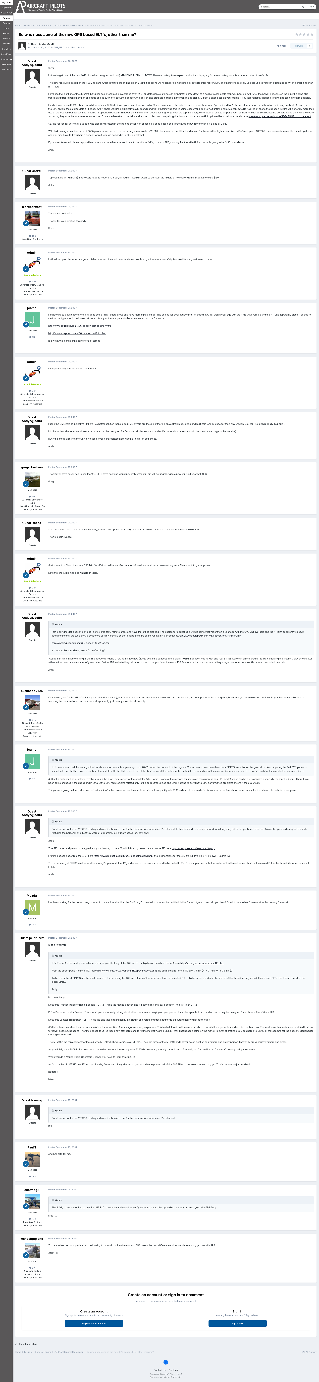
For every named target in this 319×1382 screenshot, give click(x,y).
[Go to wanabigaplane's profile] (32, 1250)
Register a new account (94, 1323)
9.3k (33, 281)
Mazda (32, 895)
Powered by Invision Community (166, 1377)
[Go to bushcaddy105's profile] (32, 702)
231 (33, 1267)
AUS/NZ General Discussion (69, 47)
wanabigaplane (31, 1238)
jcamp (31, 308)
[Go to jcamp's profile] (32, 319)
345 (33, 720)
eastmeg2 (31, 1190)
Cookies (173, 1370)
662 (33, 1176)
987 (33, 924)
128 (33, 337)
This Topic (290, 6)
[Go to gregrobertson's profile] (32, 479)
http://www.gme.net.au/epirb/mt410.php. (193, 848)
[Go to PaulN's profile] (32, 1159)
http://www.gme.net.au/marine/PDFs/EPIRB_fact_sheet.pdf (280, 116)
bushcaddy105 (32, 691)
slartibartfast (32, 207)
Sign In (5, 2)
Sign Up (5, 7)
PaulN (31, 1147)
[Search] (303, 6)
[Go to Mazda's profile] (32, 907)
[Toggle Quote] (53, 624)
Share (282, 45)
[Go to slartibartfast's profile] (32, 218)
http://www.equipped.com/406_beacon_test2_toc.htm (77, 333)
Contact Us (160, 1370)
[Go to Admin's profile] (32, 264)
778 (33, 1218)
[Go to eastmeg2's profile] (32, 1201)
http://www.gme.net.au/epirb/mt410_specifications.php (123, 855)
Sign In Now (238, 1323)
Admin (32, 252)
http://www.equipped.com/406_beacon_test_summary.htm (79, 325)
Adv (312, 6)
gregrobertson (32, 467)
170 (33, 496)
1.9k (33, 236)
